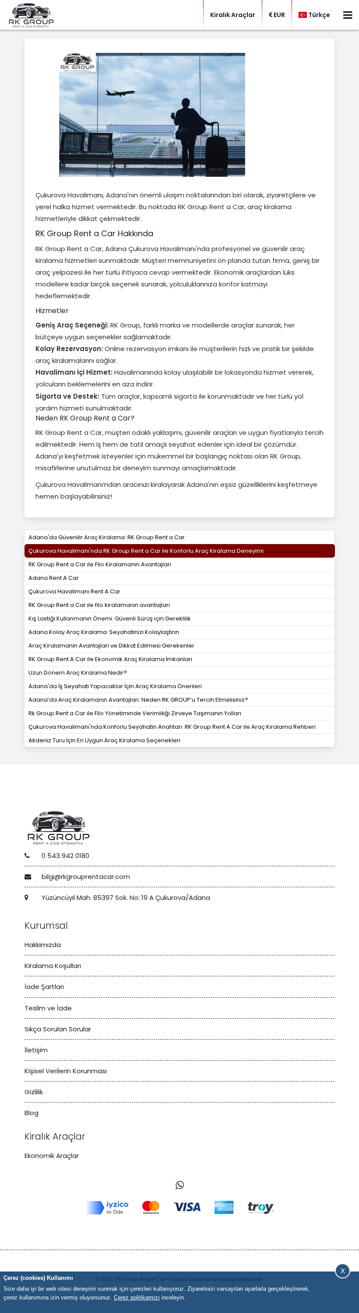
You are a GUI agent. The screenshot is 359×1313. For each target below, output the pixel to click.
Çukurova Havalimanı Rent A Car (74, 591)
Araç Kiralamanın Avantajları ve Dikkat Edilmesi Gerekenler (111, 645)
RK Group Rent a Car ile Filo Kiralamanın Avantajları (99, 564)
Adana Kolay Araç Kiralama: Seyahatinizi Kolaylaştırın (103, 632)
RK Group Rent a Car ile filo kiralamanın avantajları (99, 605)
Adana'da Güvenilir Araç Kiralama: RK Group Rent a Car (106, 537)
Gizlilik (34, 1091)
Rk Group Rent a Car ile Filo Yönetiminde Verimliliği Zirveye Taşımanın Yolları (134, 713)
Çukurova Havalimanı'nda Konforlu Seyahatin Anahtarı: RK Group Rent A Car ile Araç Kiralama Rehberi (172, 727)
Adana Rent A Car (53, 578)
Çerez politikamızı (137, 1297)
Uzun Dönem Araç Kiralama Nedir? (77, 673)
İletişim (36, 1050)
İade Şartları (44, 986)
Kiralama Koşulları (53, 965)
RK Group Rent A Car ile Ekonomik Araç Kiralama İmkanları (110, 659)
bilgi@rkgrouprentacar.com (85, 876)
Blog (32, 1112)
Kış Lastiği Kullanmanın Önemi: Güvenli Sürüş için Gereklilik (109, 618)
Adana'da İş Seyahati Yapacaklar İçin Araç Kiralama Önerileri (115, 686)
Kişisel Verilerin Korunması (66, 1070)
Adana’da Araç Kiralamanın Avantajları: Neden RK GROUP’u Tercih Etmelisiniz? (138, 700)
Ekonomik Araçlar (52, 1155)
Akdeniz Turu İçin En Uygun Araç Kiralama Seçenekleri (104, 740)
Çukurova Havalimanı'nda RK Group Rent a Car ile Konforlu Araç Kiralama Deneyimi (146, 551)
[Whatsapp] (179, 1185)
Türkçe (319, 14)
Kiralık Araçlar (232, 14)
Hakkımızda (43, 944)
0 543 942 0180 (64, 855)
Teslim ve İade (48, 1008)
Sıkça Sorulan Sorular (58, 1029)
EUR (279, 14)
